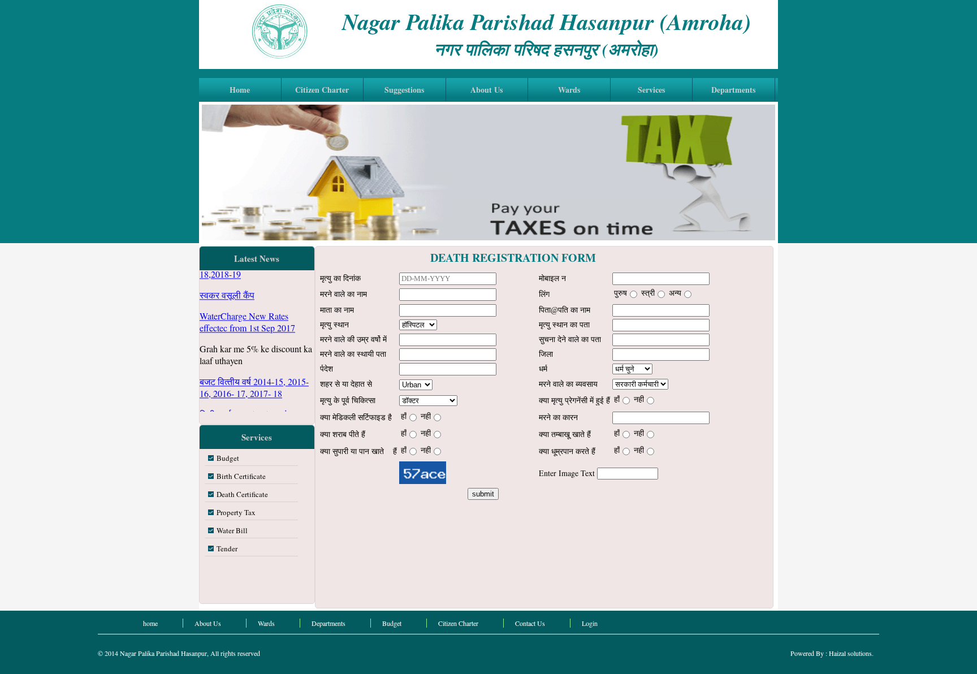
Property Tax (236, 512)
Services (651, 90)
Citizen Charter (322, 90)
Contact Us (530, 623)
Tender (227, 548)
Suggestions (404, 90)
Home (240, 90)
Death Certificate (242, 494)
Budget (228, 458)
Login (590, 623)
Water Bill (232, 530)
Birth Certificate (241, 476)
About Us (486, 90)
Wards (569, 90)
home (150, 623)
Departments (733, 90)
